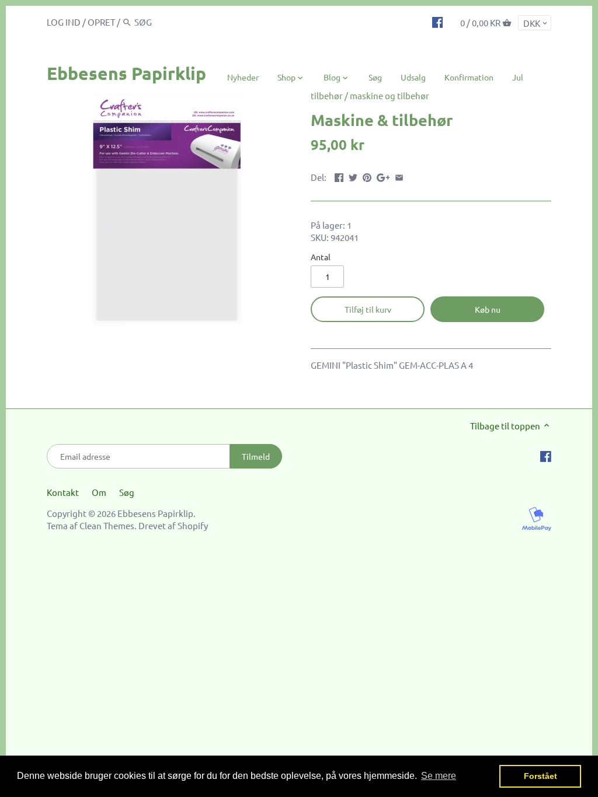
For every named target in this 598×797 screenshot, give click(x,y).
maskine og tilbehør (389, 95)
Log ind (64, 21)
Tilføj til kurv (368, 309)
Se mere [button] (438, 776)
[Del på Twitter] (353, 175)
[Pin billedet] (367, 175)
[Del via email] (399, 175)
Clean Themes (106, 525)
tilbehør (327, 95)
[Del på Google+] (383, 175)
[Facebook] (437, 22)
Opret (101, 21)
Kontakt (63, 492)
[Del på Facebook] (339, 175)
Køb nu (487, 309)
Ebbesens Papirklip (126, 73)
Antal (321, 256)
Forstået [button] (540, 776)
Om (99, 492)
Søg (126, 492)
